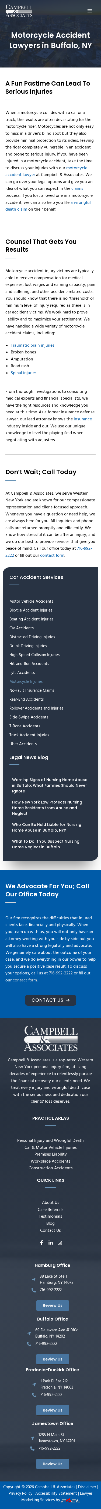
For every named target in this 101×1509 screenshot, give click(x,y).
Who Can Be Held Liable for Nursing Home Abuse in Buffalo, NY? (46, 827)
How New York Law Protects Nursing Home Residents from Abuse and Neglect (47, 807)
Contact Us (50, 1230)
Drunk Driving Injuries (28, 646)
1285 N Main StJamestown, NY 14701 (57, 1438)
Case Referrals (51, 1210)
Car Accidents (21, 628)
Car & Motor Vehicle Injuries (51, 1148)
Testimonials (50, 1216)
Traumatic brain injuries (32, 345)
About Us (50, 1203)
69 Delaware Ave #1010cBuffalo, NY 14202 (56, 1333)
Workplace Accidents (50, 1161)
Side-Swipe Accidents (28, 717)
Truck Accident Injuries (29, 735)
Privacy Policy (20, 1494)
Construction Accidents (51, 1168)
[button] (50, 1000)
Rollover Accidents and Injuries (36, 708)
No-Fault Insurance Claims (31, 690)
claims (77, 188)
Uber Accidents (23, 744)
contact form (52, 555)
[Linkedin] (50, 1242)
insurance (83, 419)
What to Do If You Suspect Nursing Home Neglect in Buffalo (45, 844)
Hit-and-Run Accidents (29, 664)
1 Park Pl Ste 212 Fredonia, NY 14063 (56, 1384)
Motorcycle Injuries (26, 681)
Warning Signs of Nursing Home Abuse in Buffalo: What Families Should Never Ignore (49, 785)
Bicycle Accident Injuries (30, 610)
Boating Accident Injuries (31, 619)
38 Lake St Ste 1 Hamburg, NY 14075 (57, 1279)
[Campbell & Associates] (18, 11)
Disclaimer (87, 1487)
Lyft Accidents (22, 673)
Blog (50, 1223)
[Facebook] (41, 1242)
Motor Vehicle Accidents (31, 601)
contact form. (25, 980)
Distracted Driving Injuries (32, 637)
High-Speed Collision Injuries (34, 655)
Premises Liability (50, 1154)
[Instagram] (59, 1242)
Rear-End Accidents (26, 699)
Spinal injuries (24, 373)
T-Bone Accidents (24, 726)
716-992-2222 (61, 973)
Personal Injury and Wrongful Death (50, 1140)
